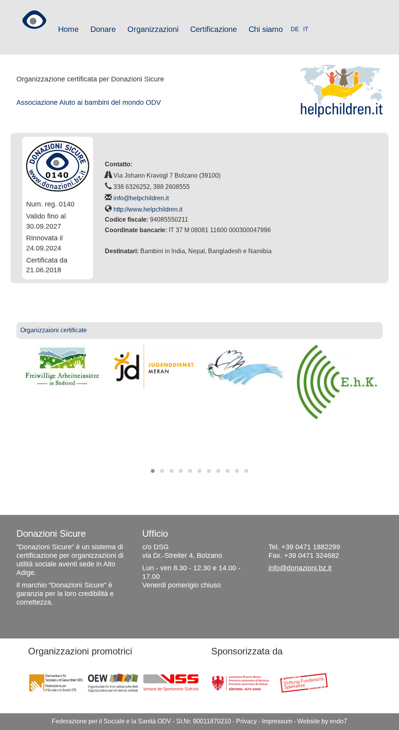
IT (305, 29)
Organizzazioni (152, 29)
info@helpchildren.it (141, 198)
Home (68, 29)
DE (295, 29)
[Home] (34, 16)
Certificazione (213, 29)
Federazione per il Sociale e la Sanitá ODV (111, 721)
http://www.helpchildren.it (147, 209)
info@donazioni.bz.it (300, 568)
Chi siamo (266, 29)
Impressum (277, 721)
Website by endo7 (322, 721)
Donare (103, 29)
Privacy (246, 721)
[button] (152, 471)
